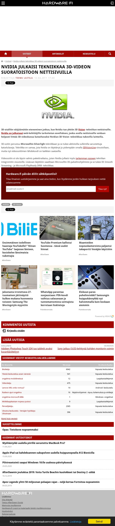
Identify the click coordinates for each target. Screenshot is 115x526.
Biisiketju (6, 369)
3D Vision (17, 204)
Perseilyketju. (7, 406)
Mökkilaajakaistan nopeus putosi (16, 401)
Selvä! (99, 521)
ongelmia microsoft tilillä (13, 397)
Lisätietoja (75, 521)
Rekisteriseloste (8, 514)
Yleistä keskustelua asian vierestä (16, 374)
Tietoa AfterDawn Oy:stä (12, 502)
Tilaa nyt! (102, 189)
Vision (81, 129)
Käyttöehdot (7, 511)
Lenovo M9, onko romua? (13, 388)
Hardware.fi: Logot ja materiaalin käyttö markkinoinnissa (26, 508)
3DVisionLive (89, 147)
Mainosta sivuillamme (11, 505)
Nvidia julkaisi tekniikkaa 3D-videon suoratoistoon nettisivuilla (39, 61)
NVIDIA (6, 204)
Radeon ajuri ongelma (12, 392)
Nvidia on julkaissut (12, 133)
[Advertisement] (57, 28)
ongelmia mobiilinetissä (12, 378)
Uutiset (8, 61)
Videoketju (6, 383)
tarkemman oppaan (86, 158)
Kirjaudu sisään (16, 330)
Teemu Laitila (24, 78)
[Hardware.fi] (57, 4)
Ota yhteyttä (7, 500)
